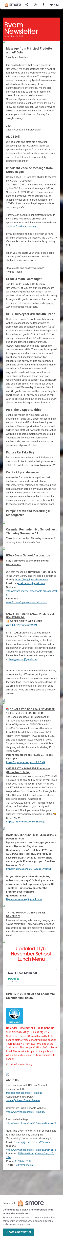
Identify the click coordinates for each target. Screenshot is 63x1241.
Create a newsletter (18, 1232)
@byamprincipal (24, 1164)
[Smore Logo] (12, 4)
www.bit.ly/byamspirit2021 (21, 625)
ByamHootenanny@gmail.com (24, 899)
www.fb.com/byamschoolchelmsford (26, 602)
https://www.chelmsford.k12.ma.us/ (25, 1111)
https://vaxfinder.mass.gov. (24, 226)
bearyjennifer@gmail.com (23, 659)
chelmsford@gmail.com (31, 583)
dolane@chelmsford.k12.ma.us (23, 1100)
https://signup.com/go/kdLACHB (25, 762)
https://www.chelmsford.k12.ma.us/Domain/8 (31, 1123)
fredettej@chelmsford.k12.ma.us (24, 1092)
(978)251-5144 (23, 1161)
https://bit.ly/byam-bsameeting (32, 579)
